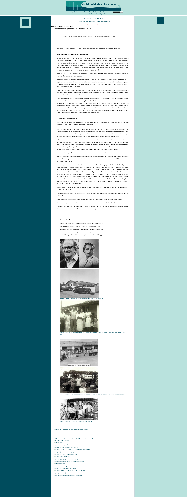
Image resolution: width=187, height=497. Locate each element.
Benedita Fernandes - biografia (62, 444)
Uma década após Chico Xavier (63, 473)
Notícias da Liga (98, 14)
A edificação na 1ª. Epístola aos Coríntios (65, 452)
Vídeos (105, 11)
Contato (109, 11)
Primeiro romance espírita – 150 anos (64, 472)
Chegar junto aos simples (61, 445)
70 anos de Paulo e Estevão (62, 440)
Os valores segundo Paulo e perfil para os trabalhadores (68, 475)
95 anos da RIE (59, 442)
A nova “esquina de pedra (61, 466)
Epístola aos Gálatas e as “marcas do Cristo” (66, 454)
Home (65, 11)
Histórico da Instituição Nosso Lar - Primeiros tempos (68, 459)
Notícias (97, 11)
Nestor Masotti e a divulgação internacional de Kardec (68, 465)
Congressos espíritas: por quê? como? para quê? (67, 447)
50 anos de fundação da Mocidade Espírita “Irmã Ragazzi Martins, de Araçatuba (74, 438)
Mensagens (107, 14)
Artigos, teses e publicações (81, 11)
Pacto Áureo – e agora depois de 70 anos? (65, 468)
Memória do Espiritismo (61, 463)
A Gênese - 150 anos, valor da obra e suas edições (67, 458)
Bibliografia (91, 11)
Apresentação (70, 11)
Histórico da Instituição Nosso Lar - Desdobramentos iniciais (69, 461)
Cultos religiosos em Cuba (61, 451)
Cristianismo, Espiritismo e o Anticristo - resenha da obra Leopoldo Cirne (72, 449)
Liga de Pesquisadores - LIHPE (84, 14)
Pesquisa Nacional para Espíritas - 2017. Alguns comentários (70, 470)
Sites (101, 11)
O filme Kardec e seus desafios (62, 456)
